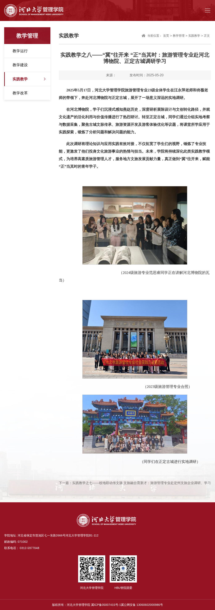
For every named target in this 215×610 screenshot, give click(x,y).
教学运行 (20, 51)
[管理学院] (33, 10)
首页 (166, 35)
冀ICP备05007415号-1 (106, 604)
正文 (207, 35)
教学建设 (20, 65)
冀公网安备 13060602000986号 (142, 604)
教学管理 (179, 35)
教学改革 (20, 93)
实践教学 (20, 79)
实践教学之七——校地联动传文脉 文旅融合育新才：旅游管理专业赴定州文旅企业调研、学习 (141, 483)
